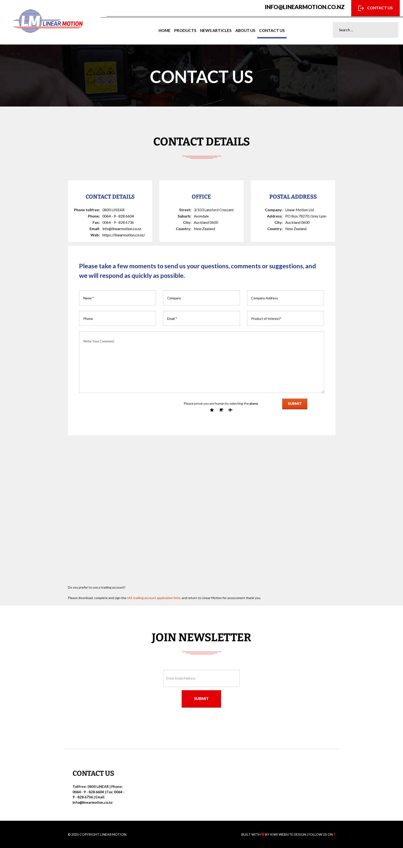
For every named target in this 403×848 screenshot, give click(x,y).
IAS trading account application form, (154, 598)
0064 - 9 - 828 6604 (118, 216)
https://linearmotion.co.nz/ (123, 235)
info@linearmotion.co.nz (305, 6)
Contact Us (379, 7)
